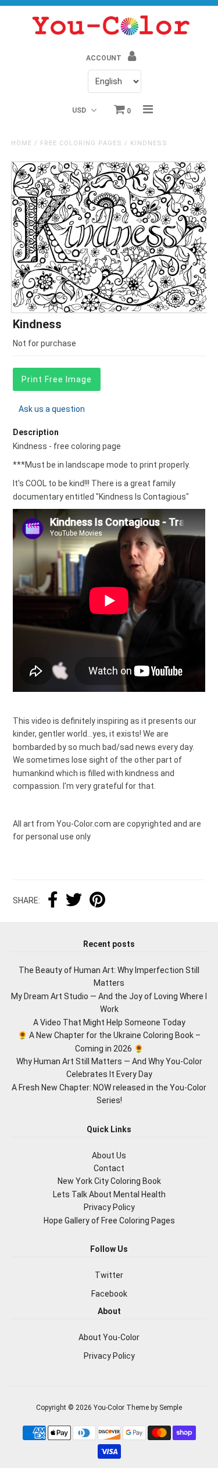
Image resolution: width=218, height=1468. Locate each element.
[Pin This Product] (97, 901)
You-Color (109, 1408)
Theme (137, 1408)
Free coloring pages (81, 143)
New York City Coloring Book (109, 1181)
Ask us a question (52, 409)
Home (21, 143)
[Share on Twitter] (74, 901)
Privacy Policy (109, 1207)
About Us (109, 1155)
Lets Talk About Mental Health (109, 1194)
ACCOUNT (104, 58)
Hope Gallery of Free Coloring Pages (109, 1220)
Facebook (109, 1293)
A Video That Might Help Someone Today (109, 1022)
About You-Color (109, 1337)
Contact (109, 1168)
